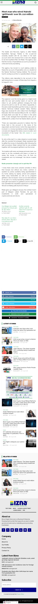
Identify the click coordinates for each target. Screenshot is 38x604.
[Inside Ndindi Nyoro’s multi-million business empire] (31, 413)
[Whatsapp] (29, 530)
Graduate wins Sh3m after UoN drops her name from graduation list (24, 329)
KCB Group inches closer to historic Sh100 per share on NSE (24, 340)
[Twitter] (8, 530)
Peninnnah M (16, 361)
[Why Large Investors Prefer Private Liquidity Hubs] (7, 369)
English (8, 602)
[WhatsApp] (18, 46)
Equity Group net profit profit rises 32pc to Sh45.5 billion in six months (24, 359)
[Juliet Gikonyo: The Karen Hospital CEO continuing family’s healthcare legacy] (7, 350)
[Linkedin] (21, 530)
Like (34, 292)
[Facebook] (13, 46)
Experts (4, 440)
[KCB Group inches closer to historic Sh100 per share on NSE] (7, 341)
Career (4, 430)
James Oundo (16, 342)
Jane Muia (15, 331)
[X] (26, 46)
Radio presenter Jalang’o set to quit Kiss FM (16, 163)
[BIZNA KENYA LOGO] (19, 2)
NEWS (3, 562)
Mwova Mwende (17, 20)
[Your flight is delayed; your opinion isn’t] (31, 443)
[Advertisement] (19, 269)
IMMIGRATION (5, 568)
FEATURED (5, 16)
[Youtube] (25, 530)
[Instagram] (16, 530)
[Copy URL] (30, 46)
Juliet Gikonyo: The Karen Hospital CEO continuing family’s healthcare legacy (24, 350)
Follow (33, 296)
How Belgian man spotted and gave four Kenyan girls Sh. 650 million (9, 207)
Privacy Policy (20, 594)
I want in (18, 590)
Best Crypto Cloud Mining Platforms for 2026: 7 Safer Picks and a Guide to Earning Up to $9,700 (24, 402)
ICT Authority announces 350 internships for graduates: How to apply (13, 433)
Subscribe (32, 307)
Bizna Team (5, 445)
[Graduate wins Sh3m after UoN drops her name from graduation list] (7, 330)
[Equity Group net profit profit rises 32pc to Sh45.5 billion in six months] (7, 360)
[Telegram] (22, 46)
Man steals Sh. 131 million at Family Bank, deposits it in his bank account (9, 219)
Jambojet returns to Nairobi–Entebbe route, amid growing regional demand (18, 559)
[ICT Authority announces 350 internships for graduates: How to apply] (31, 433)
